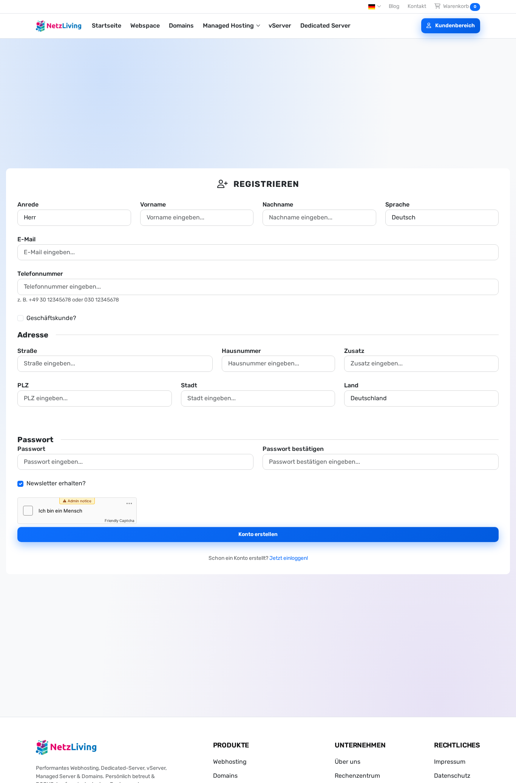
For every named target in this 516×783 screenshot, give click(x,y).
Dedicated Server (325, 25)
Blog (394, 6)
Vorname (153, 204)
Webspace (145, 25)
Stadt (189, 385)
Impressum (449, 761)
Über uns (347, 761)
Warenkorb (459, 6)
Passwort (31, 448)
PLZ (23, 385)
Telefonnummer (40, 273)
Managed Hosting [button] (229, 25)
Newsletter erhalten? (56, 483)
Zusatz (354, 350)
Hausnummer (241, 350)
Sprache (397, 204)
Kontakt (417, 6)
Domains (181, 25)
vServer (280, 25)
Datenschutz (452, 775)
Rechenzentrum (357, 775)
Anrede (28, 204)
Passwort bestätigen (293, 448)
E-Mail (26, 239)
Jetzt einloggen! (288, 558)
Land (351, 385)
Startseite (106, 25)
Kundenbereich (454, 25)
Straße (27, 350)
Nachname (278, 204)
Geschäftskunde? (51, 318)
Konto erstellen (258, 534)
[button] (374, 7)
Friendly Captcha (119, 520)
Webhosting (230, 761)
